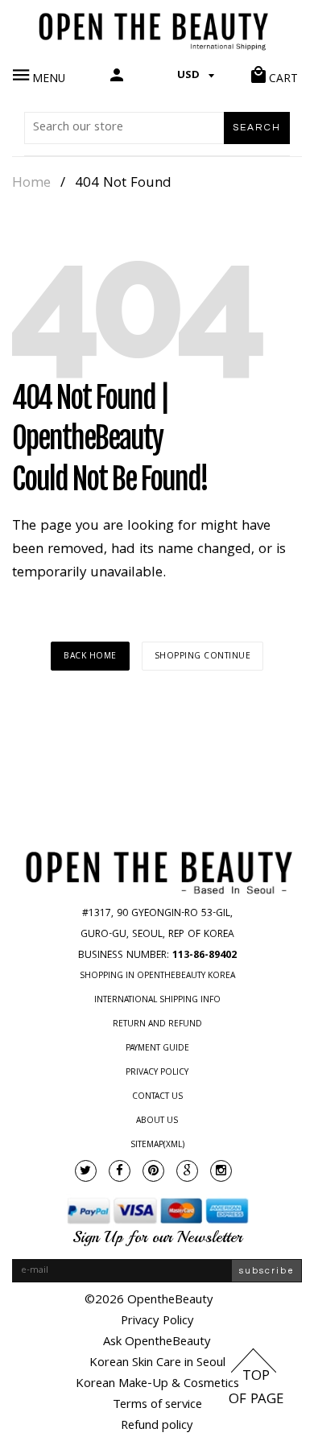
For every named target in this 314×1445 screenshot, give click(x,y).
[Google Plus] (187, 1171)
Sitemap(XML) (157, 1145)
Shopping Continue (203, 657)
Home (31, 184)
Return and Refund (157, 1025)
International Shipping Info (157, 1000)
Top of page (256, 1388)
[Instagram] (221, 1171)
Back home (90, 657)
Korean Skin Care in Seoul (157, 1363)
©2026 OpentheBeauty (149, 1300)
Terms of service (157, 1405)
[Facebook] (119, 1171)
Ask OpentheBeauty (157, 1342)
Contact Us (157, 1097)
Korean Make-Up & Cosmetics (157, 1384)
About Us (157, 1121)
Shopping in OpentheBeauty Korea (157, 976)
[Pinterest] (153, 1171)
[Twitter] (86, 1171)
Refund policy (157, 1426)
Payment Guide (157, 1049)
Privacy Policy (157, 1073)
